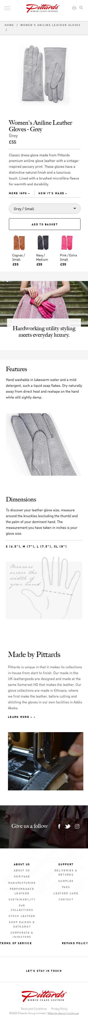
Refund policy (75, 943)
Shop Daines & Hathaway (22, 924)
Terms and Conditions (34, 1009)
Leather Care (66, 893)
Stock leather (22, 916)
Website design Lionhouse (63, 1013)
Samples (66, 881)
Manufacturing (22, 882)
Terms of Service (16, 943)
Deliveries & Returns (66, 872)
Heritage (22, 876)
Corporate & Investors (22, 934)
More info (18, 193)
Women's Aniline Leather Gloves (50, 25)
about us (22, 870)
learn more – (20, 717)
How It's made (51, 193)
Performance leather (22, 891)
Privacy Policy (59, 1009)
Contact (66, 899)
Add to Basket (45, 224)
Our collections (22, 907)
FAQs (66, 887)
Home (10, 25)
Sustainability (22, 899)
